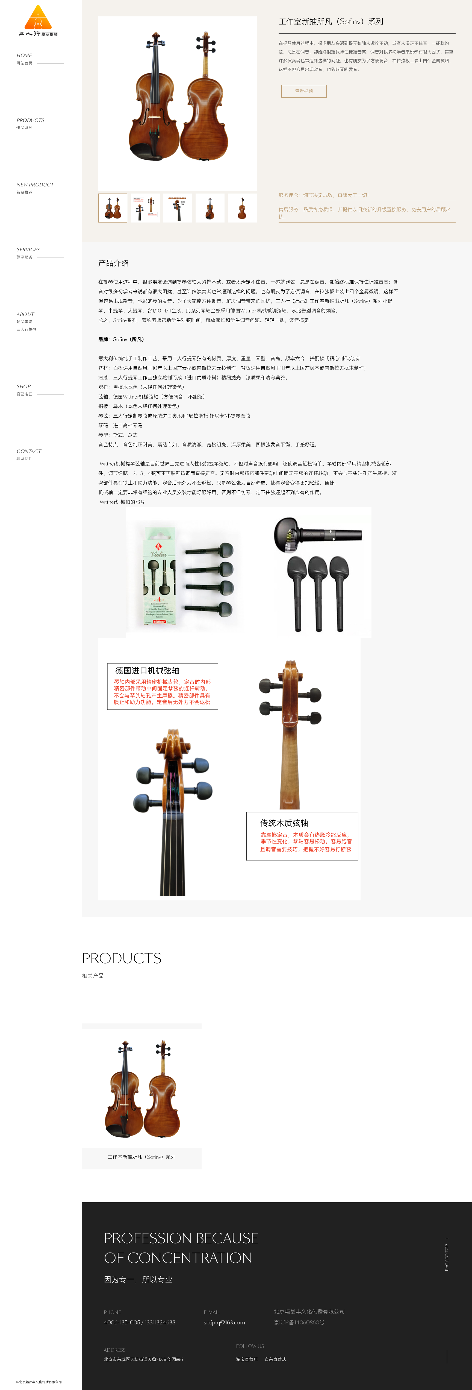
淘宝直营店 (247, 1359)
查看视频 (304, 91)
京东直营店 (275, 1359)
